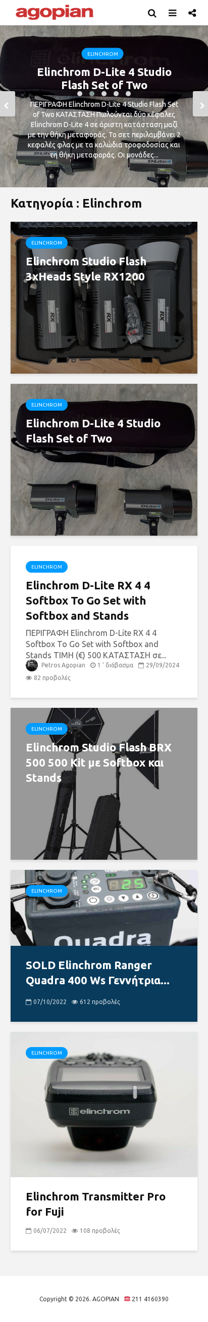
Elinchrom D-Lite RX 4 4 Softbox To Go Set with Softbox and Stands (88, 600)
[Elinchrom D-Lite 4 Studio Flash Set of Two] (104, 458)
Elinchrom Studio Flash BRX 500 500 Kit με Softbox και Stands (99, 762)
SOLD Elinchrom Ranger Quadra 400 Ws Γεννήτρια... (98, 972)
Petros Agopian (62, 665)
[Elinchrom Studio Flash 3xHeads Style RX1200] (104, 296)
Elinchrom (102, 54)
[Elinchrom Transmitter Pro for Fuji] (104, 1103)
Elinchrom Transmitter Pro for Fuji (96, 1204)
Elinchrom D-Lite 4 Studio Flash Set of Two (104, 78)
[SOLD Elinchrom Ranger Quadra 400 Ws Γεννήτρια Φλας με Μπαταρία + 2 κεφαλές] (104, 906)
